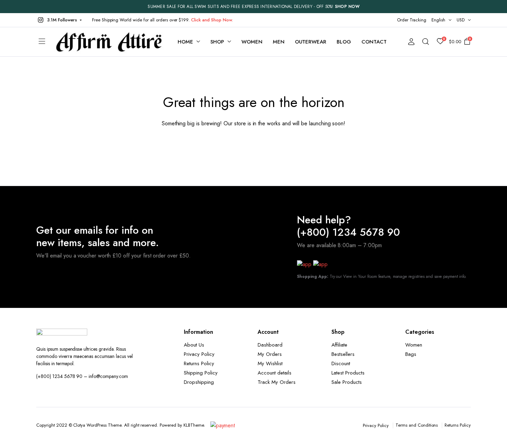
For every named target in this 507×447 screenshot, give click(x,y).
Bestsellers (343, 354)
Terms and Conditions (417, 425)
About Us (194, 345)
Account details (274, 373)
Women (251, 42)
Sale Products (346, 382)
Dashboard (270, 345)
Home (185, 42)
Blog (344, 42)
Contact (374, 42)
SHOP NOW (347, 6)
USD (461, 20)
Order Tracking (412, 20)
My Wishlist (270, 363)
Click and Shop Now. (211, 20)
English (438, 20)
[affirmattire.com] (109, 42)
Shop (217, 42)
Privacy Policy (199, 354)
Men (279, 42)
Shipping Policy (201, 373)
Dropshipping (199, 382)
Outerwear (311, 42)
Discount (340, 363)
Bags (410, 354)
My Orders (270, 354)
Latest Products (348, 373)
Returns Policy (199, 363)
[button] (59, 20)
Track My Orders (277, 382)
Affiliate (339, 345)
